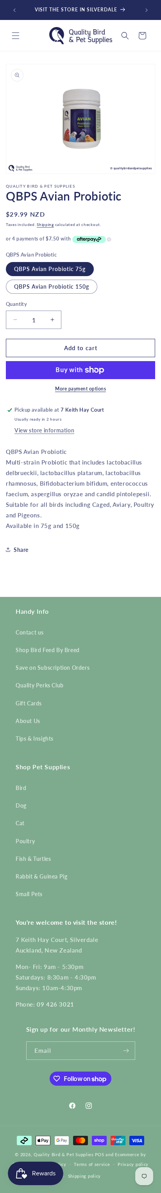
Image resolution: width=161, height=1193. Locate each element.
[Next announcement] (146, 10)
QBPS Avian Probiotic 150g (51, 286)
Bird (21, 787)
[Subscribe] (126, 1050)
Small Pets (29, 894)
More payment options (80, 389)
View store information (44, 430)
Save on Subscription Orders (52, 667)
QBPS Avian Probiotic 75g (50, 269)
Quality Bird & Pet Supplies (64, 1154)
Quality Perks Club (40, 685)
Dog (21, 805)
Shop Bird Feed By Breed (48, 650)
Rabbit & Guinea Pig (41, 876)
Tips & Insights (35, 738)
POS (99, 1154)
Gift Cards (29, 703)
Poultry (25, 841)
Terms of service (92, 1164)
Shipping (45, 224)
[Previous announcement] (14, 10)
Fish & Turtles (33, 858)
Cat (20, 823)
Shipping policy (84, 1176)
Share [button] (21, 549)
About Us (28, 721)
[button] (15, 35)
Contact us (30, 632)
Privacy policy (133, 1164)
